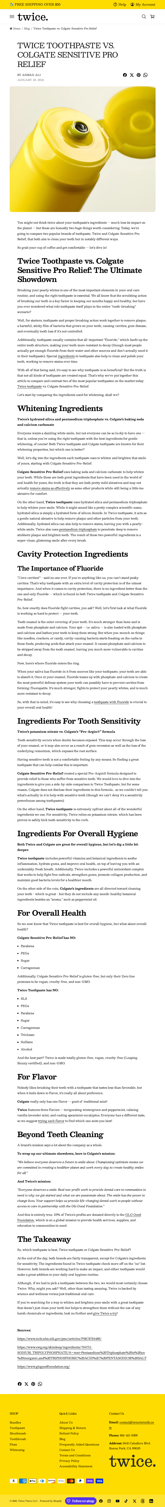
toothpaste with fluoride (111, 701)
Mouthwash (18, 1433)
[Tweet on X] (131, 75)
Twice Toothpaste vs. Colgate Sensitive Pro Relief (65, 28)
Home (17, 28)
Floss (13, 1444)
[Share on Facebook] (125, 75)
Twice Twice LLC (28, 1501)
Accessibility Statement (75, 1466)
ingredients (66, 356)
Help (122, 4)
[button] (12, 16)
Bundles (15, 1422)
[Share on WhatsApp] (145, 75)
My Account (145, 4)
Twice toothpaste (29, 386)
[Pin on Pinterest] (138, 75)
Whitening (17, 1450)
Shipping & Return (72, 1428)
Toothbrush (18, 1439)
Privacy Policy (69, 1460)
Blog (27, 28)
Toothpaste (17, 1428)
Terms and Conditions (75, 1455)
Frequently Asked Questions (79, 1444)
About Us (66, 1422)
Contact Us (67, 1450)
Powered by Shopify (51, 1501)
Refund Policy (69, 1433)
